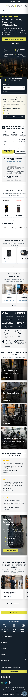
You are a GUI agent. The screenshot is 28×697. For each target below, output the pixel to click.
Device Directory (21, 694)
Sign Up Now (14, 671)
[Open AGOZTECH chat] (24, 693)
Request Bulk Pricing (14, 44)
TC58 (20, 227)
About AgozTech (10, 550)
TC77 (12, 227)
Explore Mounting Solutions (14, 39)
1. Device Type (7, 84)
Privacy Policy (6, 689)
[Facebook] (4, 677)
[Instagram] (1, 677)
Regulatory (17, 692)
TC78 (4, 227)
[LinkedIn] (7, 677)
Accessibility (8, 692)
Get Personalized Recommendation (14, 117)
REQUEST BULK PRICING (8, 151)
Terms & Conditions (18, 689)
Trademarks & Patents (8, 694)
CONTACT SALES (20, 151)
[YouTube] (9, 677)
